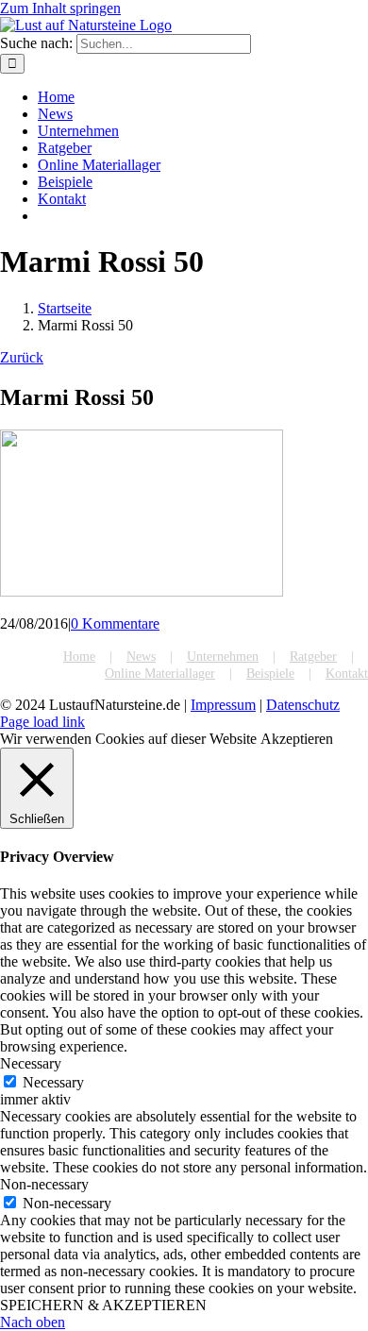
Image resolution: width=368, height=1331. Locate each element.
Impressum (223, 705)
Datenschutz (303, 705)
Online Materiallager (160, 673)
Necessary (53, 1082)
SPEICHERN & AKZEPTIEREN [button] (103, 1305)
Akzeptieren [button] (296, 739)
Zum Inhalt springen (60, 8)
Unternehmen (223, 656)
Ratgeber (313, 656)
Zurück (21, 357)
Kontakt (347, 673)
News (141, 656)
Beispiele (270, 673)
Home (79, 656)
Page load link (42, 722)
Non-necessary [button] (44, 1184)
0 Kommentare (115, 623)
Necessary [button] (30, 1063)
